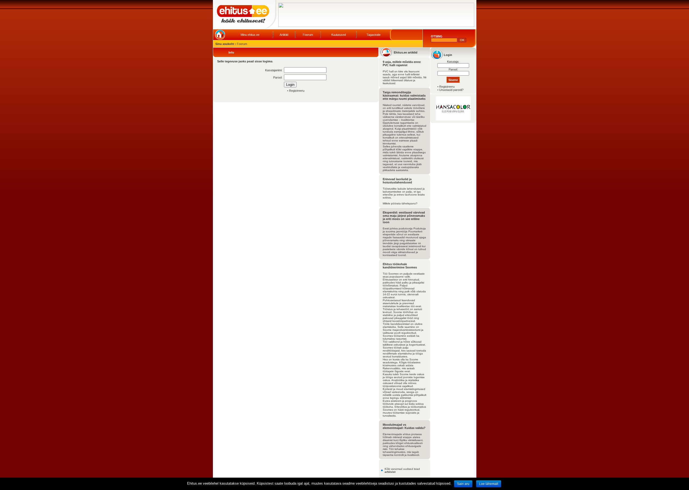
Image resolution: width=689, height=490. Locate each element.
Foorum (308, 34)
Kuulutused (338, 34)
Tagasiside (374, 34)
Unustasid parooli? (451, 89)
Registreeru (296, 90)
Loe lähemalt (488, 484)
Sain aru (463, 484)
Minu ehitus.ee (250, 34)
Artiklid (284, 34)
